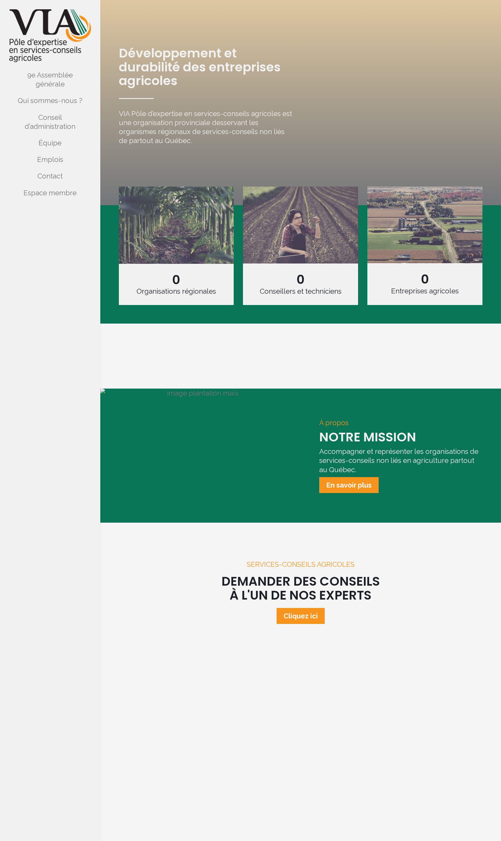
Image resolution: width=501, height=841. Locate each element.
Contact (50, 176)
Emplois (50, 159)
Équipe (50, 143)
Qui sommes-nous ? (50, 100)
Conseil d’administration (50, 122)
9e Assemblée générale (50, 79)
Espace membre (50, 193)
